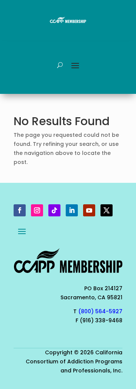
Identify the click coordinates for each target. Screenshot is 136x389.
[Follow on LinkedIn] (72, 210)
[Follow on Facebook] (20, 210)
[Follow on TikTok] (54, 210)
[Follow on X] (106, 210)
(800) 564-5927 (100, 311)
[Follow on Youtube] (89, 210)
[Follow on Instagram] (37, 210)
